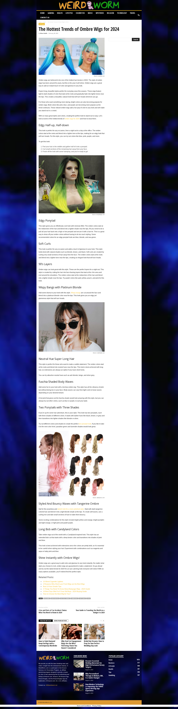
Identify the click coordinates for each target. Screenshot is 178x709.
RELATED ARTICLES (45, 621)
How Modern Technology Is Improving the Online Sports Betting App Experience (94, 687)
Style (44, 22)
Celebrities (80, 13)
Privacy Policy (96, 706)
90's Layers (47, 598)
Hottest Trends (65, 598)
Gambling (112, 675)
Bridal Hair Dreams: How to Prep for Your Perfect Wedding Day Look (94, 643)
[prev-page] (101, 621)
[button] (138, 15)
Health (60, 13)
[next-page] (103, 621)
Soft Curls (82, 598)
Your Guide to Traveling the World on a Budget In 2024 (90, 611)
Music (90, 13)
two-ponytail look (85, 424)
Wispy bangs (75, 293)
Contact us (44, 17)
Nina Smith (43, 33)
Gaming (51, 13)
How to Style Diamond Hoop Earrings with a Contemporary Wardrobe (48, 643)
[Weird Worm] (89, 5)
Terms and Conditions (84, 706)
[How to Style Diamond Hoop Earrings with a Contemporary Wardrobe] (49, 631)
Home (42, 13)
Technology (122, 13)
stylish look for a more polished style (70, 509)
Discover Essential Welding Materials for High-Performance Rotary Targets (94, 664)
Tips (110, 672)
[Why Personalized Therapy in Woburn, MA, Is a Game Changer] (79, 676)
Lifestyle (69, 13)
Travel (132, 13)
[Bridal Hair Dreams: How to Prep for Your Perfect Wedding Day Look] (94, 631)
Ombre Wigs (74, 598)
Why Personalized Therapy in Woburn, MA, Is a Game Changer (94, 675)
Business (111, 663)
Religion (110, 13)
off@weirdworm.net (51, 685)
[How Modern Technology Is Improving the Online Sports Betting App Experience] (79, 687)
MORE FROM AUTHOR (60, 621)
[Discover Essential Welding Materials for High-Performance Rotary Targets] (79, 664)
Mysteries (100, 13)
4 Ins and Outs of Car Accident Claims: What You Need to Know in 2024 (53, 611)
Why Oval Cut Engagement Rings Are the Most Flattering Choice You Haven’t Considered (71, 644)
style (88, 598)
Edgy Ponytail (55, 598)
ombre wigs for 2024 (72, 119)
